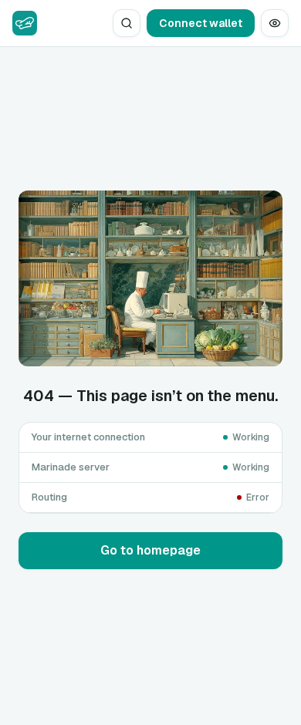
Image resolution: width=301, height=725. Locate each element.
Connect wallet (200, 23)
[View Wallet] (275, 23)
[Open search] (126, 23)
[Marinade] (24, 23)
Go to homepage (150, 550)
